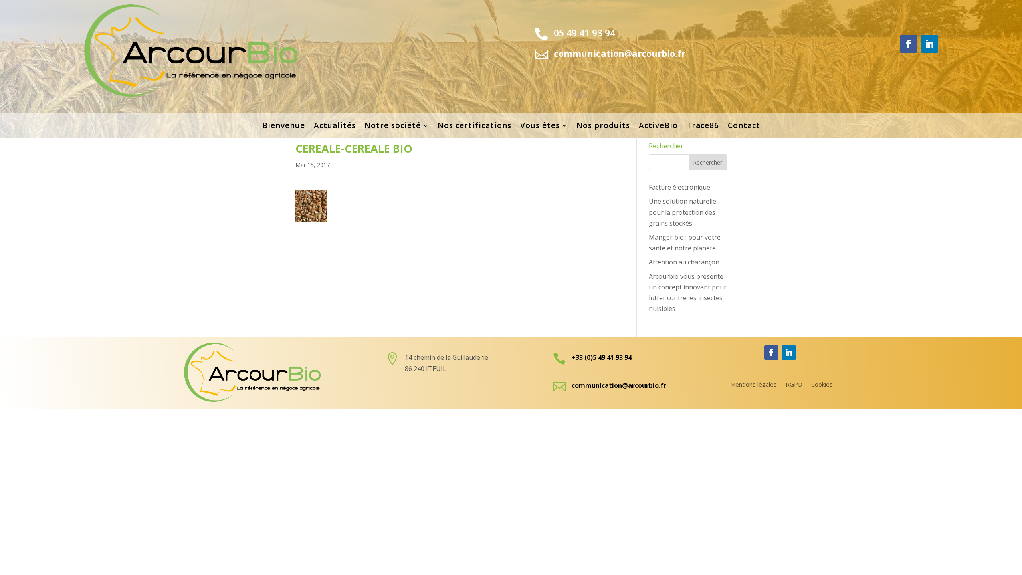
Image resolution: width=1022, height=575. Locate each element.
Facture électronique (679, 187)
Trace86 (703, 127)
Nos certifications (474, 127)
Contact (744, 127)
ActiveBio (658, 127)
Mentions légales (753, 384)
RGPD (794, 384)
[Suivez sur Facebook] (908, 44)
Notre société (392, 127)
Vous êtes (540, 127)
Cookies (822, 384)
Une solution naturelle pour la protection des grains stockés (682, 212)
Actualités (335, 127)
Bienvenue (283, 127)
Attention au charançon (684, 262)
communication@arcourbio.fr (619, 385)
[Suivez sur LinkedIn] (929, 44)
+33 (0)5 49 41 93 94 (602, 357)
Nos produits (603, 127)
